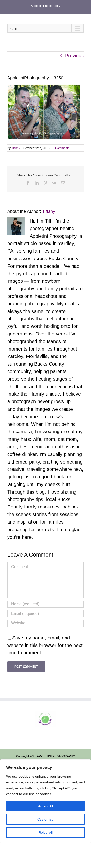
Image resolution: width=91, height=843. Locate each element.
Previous (74, 55)
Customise (45, 819)
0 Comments (61, 148)
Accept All (45, 806)
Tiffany (15, 148)
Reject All (46, 832)
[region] (45, 801)
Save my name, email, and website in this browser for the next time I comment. (45, 645)
